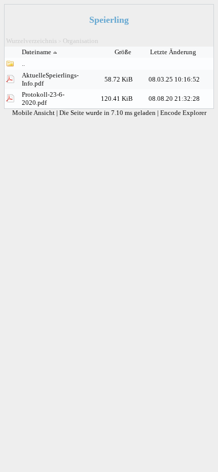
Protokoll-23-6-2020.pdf (43, 98)
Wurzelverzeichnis (31, 41)
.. (23, 63)
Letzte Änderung (174, 52)
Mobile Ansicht (34, 112)
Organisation (80, 41)
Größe (124, 52)
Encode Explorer (183, 112)
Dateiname (36, 52)
